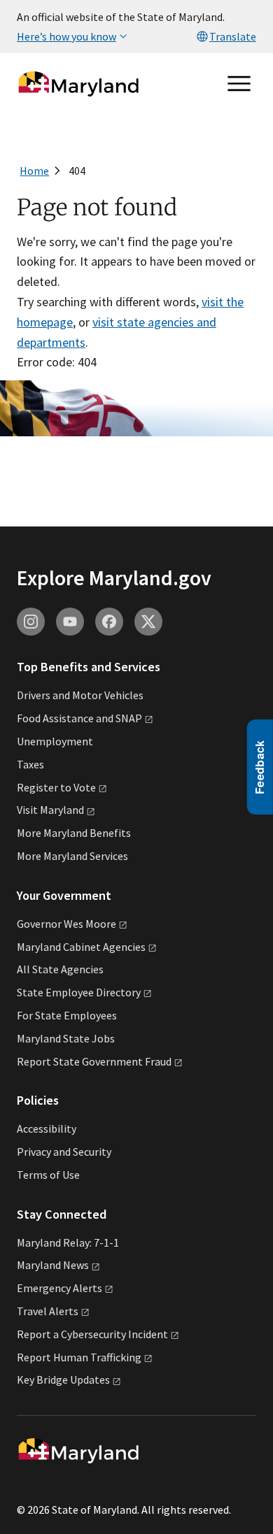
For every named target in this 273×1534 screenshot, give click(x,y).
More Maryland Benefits (74, 833)
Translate (232, 36)
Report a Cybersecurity (92, 1334)
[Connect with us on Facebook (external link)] (109, 622)
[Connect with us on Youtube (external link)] (70, 622)
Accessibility (46, 1128)
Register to (56, 787)
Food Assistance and (79, 718)
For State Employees (67, 1015)
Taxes (30, 764)
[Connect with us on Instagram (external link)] (31, 622)
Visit (50, 810)
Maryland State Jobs (66, 1038)
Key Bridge (63, 1379)
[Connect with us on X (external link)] (148, 622)
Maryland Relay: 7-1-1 (68, 1242)
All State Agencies (60, 969)
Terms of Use (48, 1175)
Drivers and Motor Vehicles (80, 695)
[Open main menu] (239, 84)
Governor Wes (66, 924)
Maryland (53, 1265)
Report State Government (94, 1061)
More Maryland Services (72, 856)
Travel (47, 1311)
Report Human (79, 1357)
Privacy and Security (64, 1152)
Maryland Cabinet (81, 947)
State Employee (79, 992)
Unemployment (55, 741)
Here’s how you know (66, 36)
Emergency (59, 1288)
